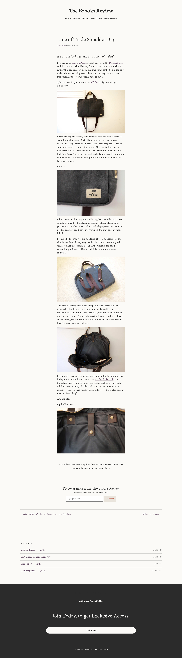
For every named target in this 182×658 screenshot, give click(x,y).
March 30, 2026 (157, 571)
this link (94, 82)
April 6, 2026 (157, 550)
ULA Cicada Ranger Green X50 (35, 557)
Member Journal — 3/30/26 (33, 571)
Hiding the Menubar (150, 514)
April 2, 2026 (157, 557)
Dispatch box (116, 63)
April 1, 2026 (157, 564)
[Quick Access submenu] (116, 18)
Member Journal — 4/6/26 (32, 550)
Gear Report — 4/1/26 (30, 564)
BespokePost (78, 63)
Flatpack (104, 379)
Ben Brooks (62, 45)
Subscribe (110, 498)
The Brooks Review (91, 11)
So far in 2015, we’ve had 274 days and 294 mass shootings (47, 514)
